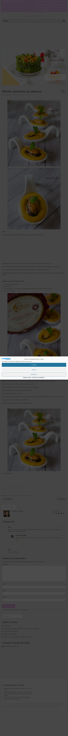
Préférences (34, 374)
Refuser (34, 369)
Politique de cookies (27, 377)
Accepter (34, 364)
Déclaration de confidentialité (38, 377)
